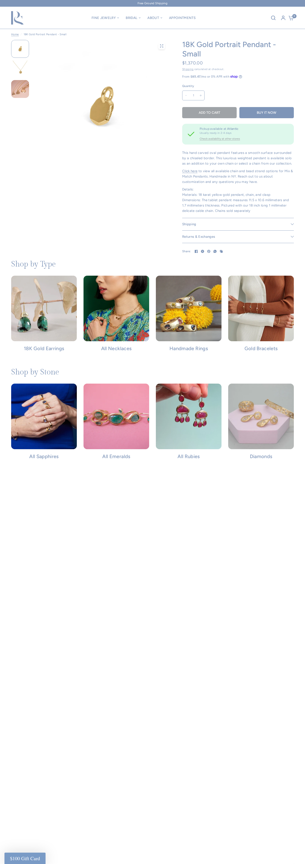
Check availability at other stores (220, 138)
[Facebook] (196, 251)
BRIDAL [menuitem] (131, 18)
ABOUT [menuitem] (153, 18)
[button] (25, 858)
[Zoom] (161, 46)
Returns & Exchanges (198, 237)
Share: (186, 251)
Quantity (188, 86)
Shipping (188, 69)
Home (15, 34)
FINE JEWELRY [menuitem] (104, 18)
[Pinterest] (208, 251)
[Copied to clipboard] (221, 251)
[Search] (273, 18)
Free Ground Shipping (152, 3)
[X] (202, 251)
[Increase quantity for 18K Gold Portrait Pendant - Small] (200, 95)
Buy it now (266, 113)
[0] (290, 18)
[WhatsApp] (215, 251)
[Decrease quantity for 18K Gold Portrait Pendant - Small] (186, 95)
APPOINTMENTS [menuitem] (182, 18)
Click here (189, 171)
